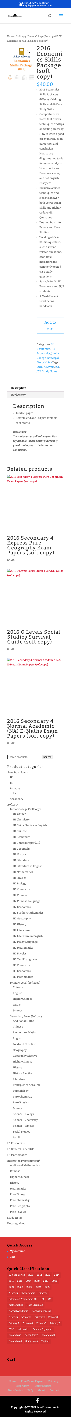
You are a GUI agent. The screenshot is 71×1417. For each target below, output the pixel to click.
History (17, 1067)
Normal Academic (18, 1311)
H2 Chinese (20, 895)
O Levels (13, 1317)
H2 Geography (22, 918)
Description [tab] (18, 388)
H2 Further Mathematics (28, 912)
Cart (12, 1257)
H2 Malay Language (25, 941)
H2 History (19, 924)
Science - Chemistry (25, 1120)
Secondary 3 (48, 1335)
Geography (20, 1050)
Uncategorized (16, 1223)
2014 (56, 1275)
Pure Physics (21, 1102)
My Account (17, 1251)
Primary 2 (53, 1317)
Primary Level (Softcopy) (25, 982)
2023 (29, 1287)
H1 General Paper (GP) (26, 842)
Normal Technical (41, 1311)
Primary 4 (28, 1323)
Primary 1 (40, 1317)
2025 (47, 1287)
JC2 (39, 371)
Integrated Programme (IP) (23, 1160)
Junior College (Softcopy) (42, 36)
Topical (45, 1341)
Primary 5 (41, 1323)
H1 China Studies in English (30, 825)
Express (43, 1293)
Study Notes (44, 362)
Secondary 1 (15, 1335)
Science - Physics (23, 1125)
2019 (45, 1281)
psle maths (23, 1329)
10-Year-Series (17, 1275)
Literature (19, 1079)
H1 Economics (21, 837)
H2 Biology (19, 883)
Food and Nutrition (24, 1044)
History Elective (23, 1073)
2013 (48, 1275)
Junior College (42, 1385)
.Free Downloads (17, 772)
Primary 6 (55, 1323)
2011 (30, 1275)
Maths (17, 1004)
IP (11, 776)
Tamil (16, 1137)
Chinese (18, 987)
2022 (20, 1287)
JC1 (57, 366)
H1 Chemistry (21, 819)
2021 (11, 1287)
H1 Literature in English (27, 866)
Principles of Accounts (27, 1085)
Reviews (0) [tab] (18, 394)
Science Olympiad (42, 1329)
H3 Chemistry (21, 965)
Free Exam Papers (32, 1381)
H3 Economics (22, 971)
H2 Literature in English (28, 936)
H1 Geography (21, 848)
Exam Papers (28, 1293)
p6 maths (26, 1317)
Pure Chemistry (22, 1096)
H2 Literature (21, 930)
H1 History (19, 854)
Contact (54, 1390)
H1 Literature (21, 860)
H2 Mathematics (23, 947)
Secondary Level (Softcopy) (26, 1016)
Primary (15, 788)
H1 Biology (19, 813)
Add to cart (50, 325)
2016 (40, 366)
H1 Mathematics (23, 872)
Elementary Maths (24, 1032)
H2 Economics (22, 907)
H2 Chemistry (21, 889)
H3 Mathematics (23, 976)
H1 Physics (19, 877)
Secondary (16, 799)
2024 (38, 1287)
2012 (39, 1275)
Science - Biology (23, 1114)
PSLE (11, 1329)
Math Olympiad (35, 1305)
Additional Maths (23, 1021)
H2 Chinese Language (26, 901)
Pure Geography (20, 1206)
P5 (14, 793)
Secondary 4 (15, 1341)
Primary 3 (14, 1323)
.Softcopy (21, 36)
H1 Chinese (20, 831)
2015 (11, 1281)
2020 (55, 1281)
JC (11, 782)
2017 (28, 1281)
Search (47, 757)
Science (18, 1010)
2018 (37, 1281)
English (17, 993)
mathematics (16, 1305)
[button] (28, 51)
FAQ (30, 1390)
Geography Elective (25, 1055)
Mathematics (18, 1188)
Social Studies (21, 1131)
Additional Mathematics (25, 1165)
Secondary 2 (31, 1335)
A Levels (49, 366)
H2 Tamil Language (25, 959)
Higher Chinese (22, 998)
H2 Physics (20, 953)
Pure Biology (21, 1090)
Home (10, 36)
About (41, 1390)
